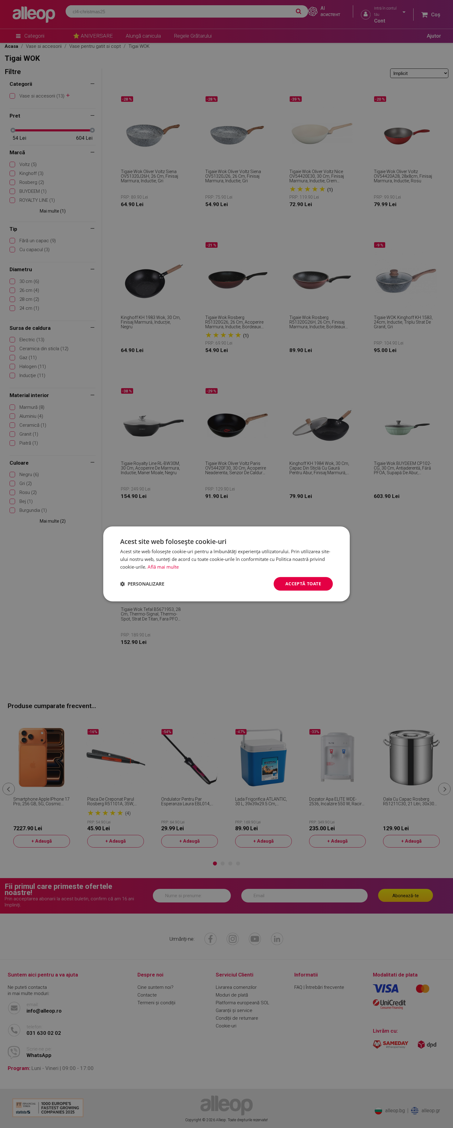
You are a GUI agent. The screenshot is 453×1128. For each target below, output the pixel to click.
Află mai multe (163, 567)
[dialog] (226, 564)
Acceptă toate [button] (303, 584)
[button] (142, 584)
